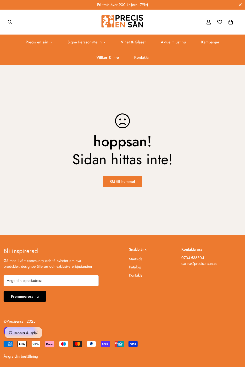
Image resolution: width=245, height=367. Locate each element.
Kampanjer (210, 42)
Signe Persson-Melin (84, 42)
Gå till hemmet (122, 181)
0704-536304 (192, 257)
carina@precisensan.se (199, 263)
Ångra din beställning (21, 356)
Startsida (136, 259)
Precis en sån (37, 42)
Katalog (135, 267)
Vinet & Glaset (133, 42)
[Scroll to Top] (235, 340)
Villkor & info (107, 57)
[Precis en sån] (122, 22)
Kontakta (141, 57)
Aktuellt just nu (173, 42)
